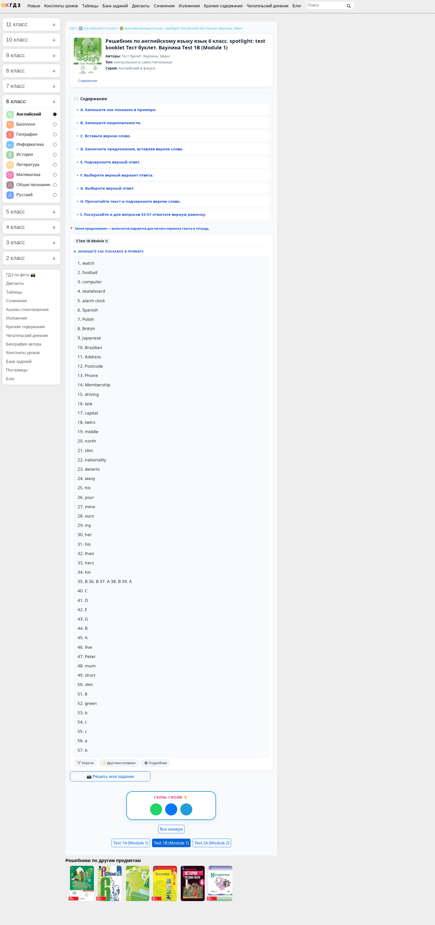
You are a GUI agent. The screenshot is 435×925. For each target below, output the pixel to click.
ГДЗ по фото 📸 (20, 275)
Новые (33, 6)
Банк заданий (115, 6)
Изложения (189, 6)
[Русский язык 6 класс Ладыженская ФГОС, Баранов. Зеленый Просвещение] (109, 883)
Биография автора (23, 344)
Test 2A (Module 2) (211, 843)
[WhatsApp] (156, 809)
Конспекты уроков (61, 6)
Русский (24, 194)
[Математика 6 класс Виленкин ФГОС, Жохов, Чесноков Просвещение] (220, 883)
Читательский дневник (267, 6)
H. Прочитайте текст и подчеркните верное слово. (130, 201)
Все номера (171, 829)
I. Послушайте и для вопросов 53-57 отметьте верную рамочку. (143, 214)
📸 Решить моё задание (110, 776)
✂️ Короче (85, 763)
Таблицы (90, 6)
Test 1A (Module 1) (130, 843)
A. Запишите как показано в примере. (118, 109)
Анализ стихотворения (27, 309)
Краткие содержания (223, 6)
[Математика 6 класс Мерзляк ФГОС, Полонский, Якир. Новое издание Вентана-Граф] (137, 883)
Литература (27, 164)
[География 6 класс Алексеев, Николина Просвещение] (165, 883)
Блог (297, 6)
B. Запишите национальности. (110, 122)
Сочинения (164, 6)
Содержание (87, 81)
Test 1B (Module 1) (171, 843)
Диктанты (141, 6)
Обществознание (33, 184)
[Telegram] (186, 809)
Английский (28, 114)
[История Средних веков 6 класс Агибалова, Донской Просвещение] (192, 883)
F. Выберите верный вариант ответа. (116, 175)
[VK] (171, 809)
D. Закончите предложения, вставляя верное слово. (131, 148)
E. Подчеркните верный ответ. (110, 161)
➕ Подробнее (155, 763)
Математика (28, 174)
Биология (25, 124)
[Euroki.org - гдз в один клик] (11, 6)
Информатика (30, 144)
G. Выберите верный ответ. (107, 188)
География (26, 134)
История (24, 154)
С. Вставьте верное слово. (105, 135)
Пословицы (17, 370)
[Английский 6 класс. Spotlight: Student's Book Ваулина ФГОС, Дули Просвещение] (82, 883)
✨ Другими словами (118, 763)
